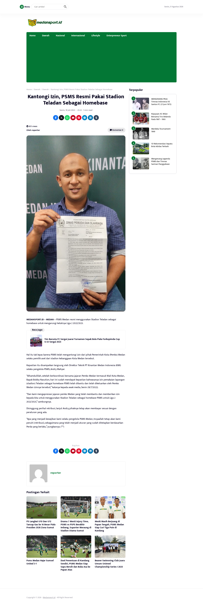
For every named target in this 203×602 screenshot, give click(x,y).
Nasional (60, 35)
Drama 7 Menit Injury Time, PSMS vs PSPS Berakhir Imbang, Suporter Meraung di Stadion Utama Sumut (76, 526)
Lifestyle (95, 35)
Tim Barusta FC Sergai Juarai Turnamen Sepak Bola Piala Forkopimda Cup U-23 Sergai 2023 (82, 340)
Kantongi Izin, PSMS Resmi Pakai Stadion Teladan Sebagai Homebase (76, 99)
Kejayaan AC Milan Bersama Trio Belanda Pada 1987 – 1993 (161, 116)
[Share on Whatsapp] (67, 117)
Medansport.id (49, 597)
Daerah (45, 35)
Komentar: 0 (117, 130)
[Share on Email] (73, 117)
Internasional (78, 35)
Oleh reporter (33, 130)
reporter (55, 473)
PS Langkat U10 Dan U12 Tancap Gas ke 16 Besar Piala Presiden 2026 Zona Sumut (40, 524)
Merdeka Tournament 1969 (160, 130)
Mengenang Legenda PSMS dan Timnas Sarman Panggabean (160, 161)
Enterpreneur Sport (117, 35)
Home (32, 35)
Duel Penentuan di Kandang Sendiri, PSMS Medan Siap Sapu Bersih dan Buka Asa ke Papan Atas (75, 565)
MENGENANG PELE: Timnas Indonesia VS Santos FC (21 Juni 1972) (161, 101)
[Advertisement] (101, 61)
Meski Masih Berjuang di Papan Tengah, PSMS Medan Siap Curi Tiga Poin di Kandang (109, 526)
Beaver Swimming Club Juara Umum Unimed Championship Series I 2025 (110, 564)
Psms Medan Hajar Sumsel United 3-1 (40, 562)
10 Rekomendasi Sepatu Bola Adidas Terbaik (162, 145)
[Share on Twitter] (61, 117)
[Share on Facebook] (55, 117)
